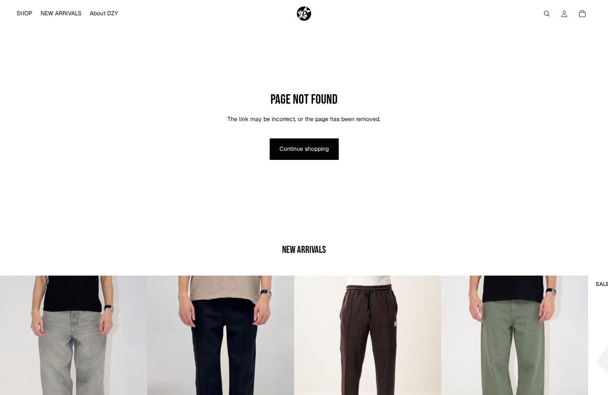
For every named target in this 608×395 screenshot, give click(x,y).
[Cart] (582, 14)
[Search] (547, 14)
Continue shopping (304, 148)
